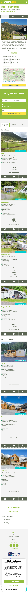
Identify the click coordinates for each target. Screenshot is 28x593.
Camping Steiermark (6, 521)
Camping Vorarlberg (6, 524)
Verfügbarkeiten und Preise (14, 172)
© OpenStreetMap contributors (9, 81)
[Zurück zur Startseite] (8, 2)
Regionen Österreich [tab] (14, 511)
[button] (14, 72)
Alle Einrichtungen (7, 66)
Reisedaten (4, 98)
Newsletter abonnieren (14, 536)
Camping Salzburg (5, 519)
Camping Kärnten (5, 515)
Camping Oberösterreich (7, 518)
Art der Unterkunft (6, 103)
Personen (4, 108)
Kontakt (14, 539)
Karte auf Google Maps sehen (8, 11)
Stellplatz (6, 105)
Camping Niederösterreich (7, 516)
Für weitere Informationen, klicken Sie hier (12, 576)
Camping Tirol (4, 522)
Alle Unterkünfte (5, 125)
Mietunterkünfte (7, 106)
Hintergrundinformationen (14, 534)
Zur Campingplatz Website (21, 150)
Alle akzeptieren (14, 581)
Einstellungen (13, 585)
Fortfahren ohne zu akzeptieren (11, 589)
